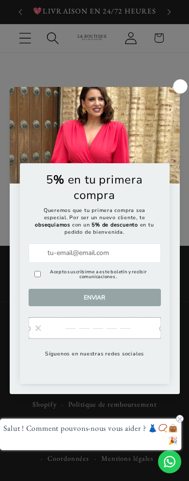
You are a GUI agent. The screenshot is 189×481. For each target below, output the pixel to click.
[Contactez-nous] (169, 461)
